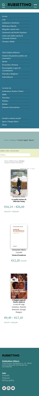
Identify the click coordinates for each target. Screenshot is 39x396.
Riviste (4, 104)
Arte (4, 20)
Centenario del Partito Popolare (14, 33)
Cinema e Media (8, 42)
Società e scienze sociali (11, 118)
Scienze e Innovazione (11, 107)
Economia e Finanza (10, 65)
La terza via (6, 88)
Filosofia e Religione (10, 74)
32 (25, 169)
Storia (4, 125)
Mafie (4, 94)
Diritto (4, 62)
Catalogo (13, 140)
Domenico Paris (19, 197)
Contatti (5, 375)
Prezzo (16, 161)
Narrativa (6, 98)
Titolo (6, 161)
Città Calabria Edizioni (11, 53)
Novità (4, 16)
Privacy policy (8, 380)
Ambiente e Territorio (10, 23)
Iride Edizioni (7, 77)
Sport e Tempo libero (10, 122)
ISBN (11, 161)
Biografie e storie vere (10, 29)
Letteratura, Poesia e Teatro (13, 91)
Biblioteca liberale (9, 26)
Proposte (6, 378)
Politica (5, 101)
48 (28, 169)
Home (6, 140)
